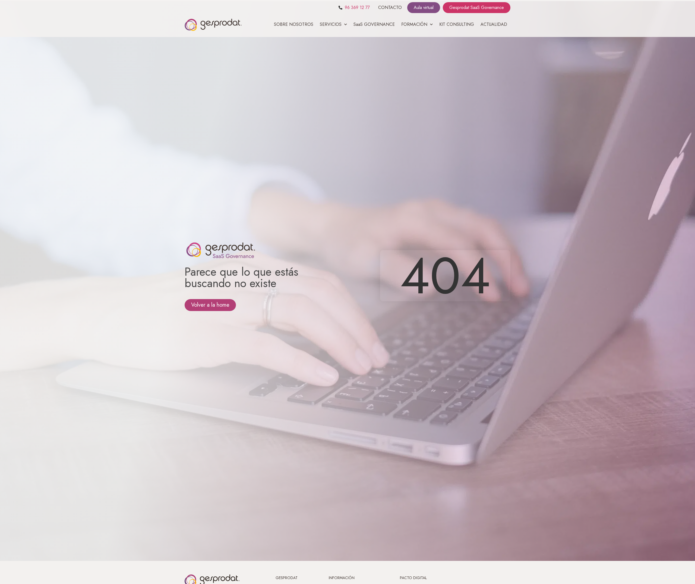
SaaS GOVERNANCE (374, 24)
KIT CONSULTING (456, 24)
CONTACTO (390, 7)
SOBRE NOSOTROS (293, 24)
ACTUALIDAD (494, 24)
